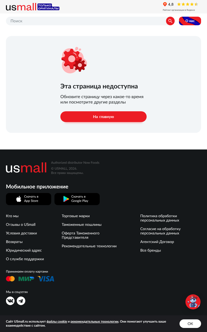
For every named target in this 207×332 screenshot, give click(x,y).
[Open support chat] (193, 301)
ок (190, 324)
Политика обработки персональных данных (159, 218)
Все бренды (150, 250)
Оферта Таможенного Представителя (80, 235)
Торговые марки (76, 216)
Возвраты (14, 242)
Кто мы (12, 216)
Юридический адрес (24, 250)
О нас (190, 21)
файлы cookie (57, 321)
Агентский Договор (157, 242)
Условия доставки (21, 233)
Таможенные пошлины (82, 224)
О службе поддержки (25, 259)
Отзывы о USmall (21, 224)
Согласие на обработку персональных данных (160, 231)
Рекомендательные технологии (89, 246)
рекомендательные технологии (95, 321)
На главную (103, 117)
